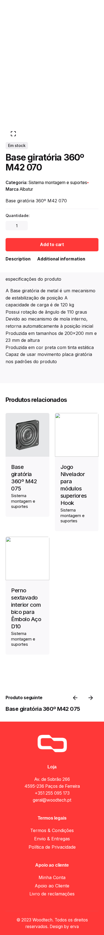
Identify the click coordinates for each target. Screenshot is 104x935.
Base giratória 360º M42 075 (43, 709)
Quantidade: (18, 215)
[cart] (90, 56)
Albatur (26, 189)
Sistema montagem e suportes (62, 923)
